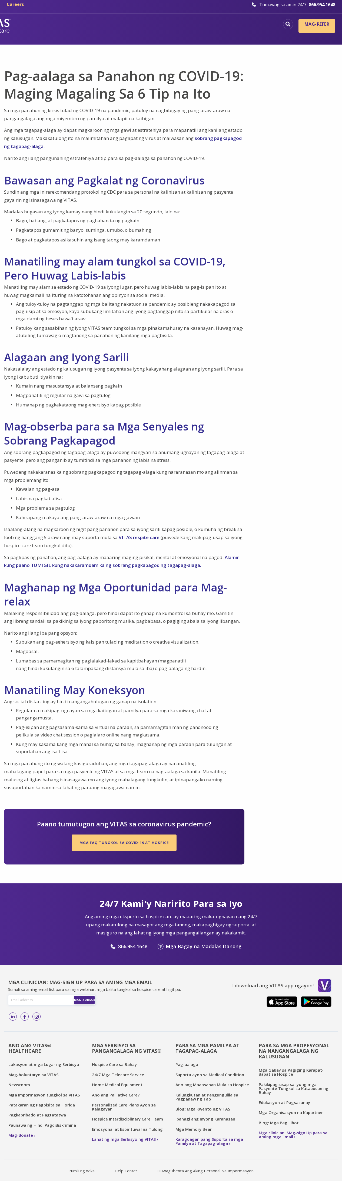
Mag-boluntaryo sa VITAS (33, 1074)
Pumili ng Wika (81, 1170)
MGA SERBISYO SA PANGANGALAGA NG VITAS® (126, 1048)
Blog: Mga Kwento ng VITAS (202, 1109)
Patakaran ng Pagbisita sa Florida (41, 1105)
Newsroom (19, 1084)
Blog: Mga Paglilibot (279, 1122)
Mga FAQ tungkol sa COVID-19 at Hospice (124, 842)
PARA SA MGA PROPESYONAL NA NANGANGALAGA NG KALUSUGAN (294, 1051)
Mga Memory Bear (193, 1129)
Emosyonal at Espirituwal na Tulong (127, 1129)
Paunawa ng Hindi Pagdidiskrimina (42, 1125)
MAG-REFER (316, 24)
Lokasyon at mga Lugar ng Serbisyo (43, 1064)
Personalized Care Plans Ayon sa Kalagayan (124, 1107)
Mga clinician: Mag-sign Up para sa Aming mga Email (293, 1134)
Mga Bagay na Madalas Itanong (203, 946)
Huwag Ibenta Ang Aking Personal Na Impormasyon (205, 1170)
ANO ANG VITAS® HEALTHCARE (29, 1048)
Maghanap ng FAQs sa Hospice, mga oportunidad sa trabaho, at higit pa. (288, 24)
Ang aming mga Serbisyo (245, 25)
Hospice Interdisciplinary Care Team (127, 1119)
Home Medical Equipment (117, 1084)
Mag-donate (20, 1135)
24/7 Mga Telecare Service (118, 1074)
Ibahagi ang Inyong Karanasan (205, 1119)
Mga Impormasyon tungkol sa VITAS (44, 1095)
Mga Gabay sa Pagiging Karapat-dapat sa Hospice (291, 1072)
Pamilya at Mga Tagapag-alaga (236, 34)
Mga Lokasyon (63, 25)
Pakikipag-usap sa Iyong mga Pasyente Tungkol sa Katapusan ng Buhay (293, 1088)
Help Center (126, 1170)
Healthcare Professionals (159, 34)
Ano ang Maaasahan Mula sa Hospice (212, 1084)
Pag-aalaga (186, 1064)
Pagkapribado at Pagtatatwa (37, 1115)
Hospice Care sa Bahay (114, 1064)
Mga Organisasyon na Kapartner (291, 1112)
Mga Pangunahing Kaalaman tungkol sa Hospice (148, 25)
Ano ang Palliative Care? (116, 1095)
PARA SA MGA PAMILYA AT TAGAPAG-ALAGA (207, 1048)
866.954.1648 (132, 946)
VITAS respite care (139, 537)
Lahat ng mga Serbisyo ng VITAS (124, 1139)
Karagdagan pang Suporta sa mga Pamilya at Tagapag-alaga (209, 1141)
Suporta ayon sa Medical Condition (209, 1074)
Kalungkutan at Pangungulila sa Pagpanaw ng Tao (206, 1097)
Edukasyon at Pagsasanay (284, 1102)
